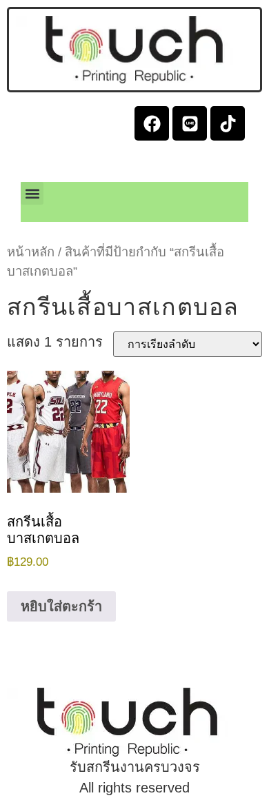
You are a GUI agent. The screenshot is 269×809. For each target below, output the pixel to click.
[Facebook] (151, 123)
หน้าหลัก (30, 252)
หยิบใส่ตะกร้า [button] (61, 606)
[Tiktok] (227, 123)
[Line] (189, 123)
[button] (32, 193)
